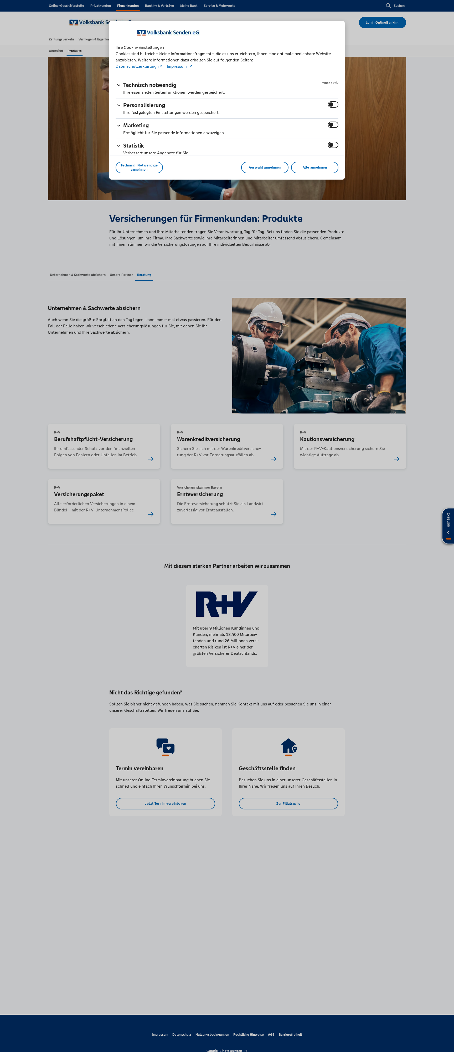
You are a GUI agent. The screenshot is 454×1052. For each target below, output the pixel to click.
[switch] (333, 104)
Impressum (177, 66)
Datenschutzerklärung (137, 66)
